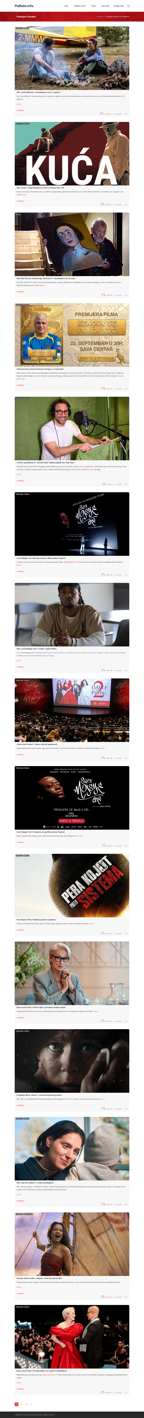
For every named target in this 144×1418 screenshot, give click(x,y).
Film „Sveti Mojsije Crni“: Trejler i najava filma (37, 649)
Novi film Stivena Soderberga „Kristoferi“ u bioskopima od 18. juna (46, 278)
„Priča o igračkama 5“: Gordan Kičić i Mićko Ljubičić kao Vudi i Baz (45, 462)
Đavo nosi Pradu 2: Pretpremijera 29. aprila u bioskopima (42, 1371)
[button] (128, 6)
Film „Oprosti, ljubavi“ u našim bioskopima (35, 1183)
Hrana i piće (28, 1214)
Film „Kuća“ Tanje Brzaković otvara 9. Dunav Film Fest (40, 188)
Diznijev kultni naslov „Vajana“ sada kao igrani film (39, 1278)
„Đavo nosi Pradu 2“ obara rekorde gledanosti (37, 744)
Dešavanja (19, 28)
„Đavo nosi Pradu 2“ (49, 1375)
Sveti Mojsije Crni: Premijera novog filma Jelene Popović (41, 832)
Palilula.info (107, 114)
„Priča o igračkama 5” (87, 466)
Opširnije (20, 110)
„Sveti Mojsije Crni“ (70, 562)
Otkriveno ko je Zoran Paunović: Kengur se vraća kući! (40, 369)
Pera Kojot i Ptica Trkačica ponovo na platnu (36, 920)
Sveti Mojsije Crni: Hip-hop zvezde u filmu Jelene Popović (41, 558)
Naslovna (100, 17)
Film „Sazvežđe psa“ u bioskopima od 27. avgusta (38, 92)
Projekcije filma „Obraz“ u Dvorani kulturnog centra (39, 1095)
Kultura (26, 28)
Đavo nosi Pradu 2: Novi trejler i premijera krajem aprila (41, 1007)
